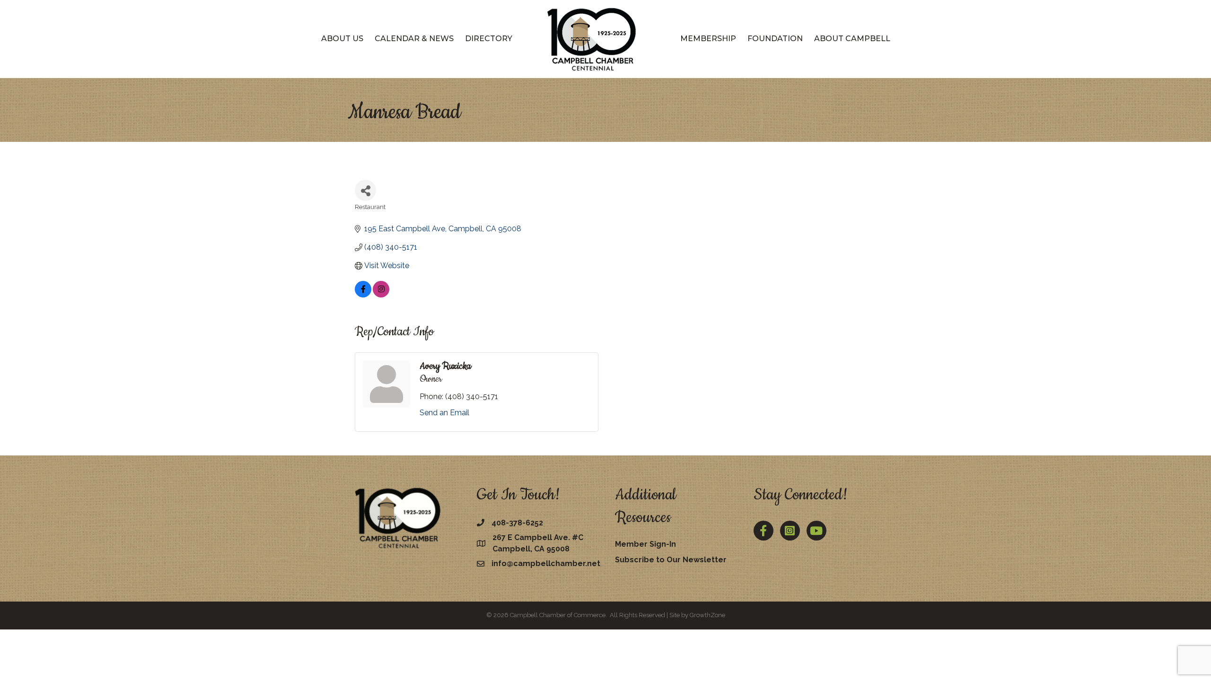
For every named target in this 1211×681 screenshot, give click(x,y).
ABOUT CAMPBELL (852, 38)
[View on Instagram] (381, 294)
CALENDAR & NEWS (414, 38)
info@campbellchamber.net (545, 563)
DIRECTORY (488, 38)
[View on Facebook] (363, 294)
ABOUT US (342, 38)
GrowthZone (707, 615)
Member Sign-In (645, 544)
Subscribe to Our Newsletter (671, 559)
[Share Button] (365, 190)
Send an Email (444, 412)
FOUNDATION (775, 38)
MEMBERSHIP (708, 38)
